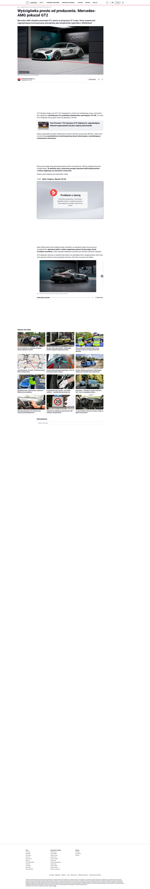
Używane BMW (53, 853)
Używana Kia (53, 860)
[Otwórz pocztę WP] (107, 2)
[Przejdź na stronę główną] (27, 3)
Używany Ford (53, 857)
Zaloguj (117, 2)
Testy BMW (28, 853)
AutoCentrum (78, 853)
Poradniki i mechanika (53, 2)
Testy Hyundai (29, 858)
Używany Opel (53, 863)
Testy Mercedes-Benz (30, 862)
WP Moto (77, 855)
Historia (80, 2)
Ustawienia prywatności (95, 875)
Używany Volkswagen (55, 869)
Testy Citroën (28, 855)
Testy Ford (28, 857)
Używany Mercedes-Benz (55, 862)
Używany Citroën (54, 855)
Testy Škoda (28, 865)
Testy (41, 2)
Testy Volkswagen (29, 869)
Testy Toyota (28, 867)
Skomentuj (93, 79)
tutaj (55, 885)
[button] (112, 3)
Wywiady (87, 2)
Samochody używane (68, 2)
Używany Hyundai (54, 858)
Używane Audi (53, 851)
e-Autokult (77, 851)
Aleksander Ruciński (27, 79)
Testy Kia (27, 860)
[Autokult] (34, 2)
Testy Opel (28, 863)
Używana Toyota (54, 867)
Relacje (95, 2)
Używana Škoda (53, 865)
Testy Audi (28, 851)
